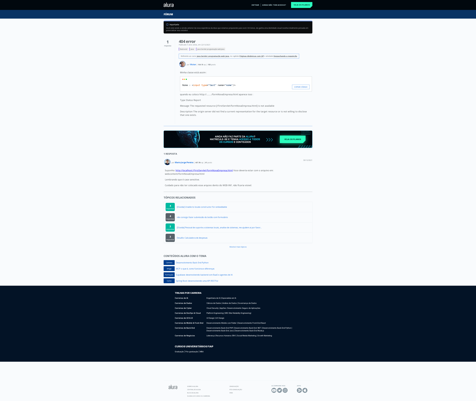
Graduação (179, 352)
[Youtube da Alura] (273, 390)
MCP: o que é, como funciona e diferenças (195, 268)
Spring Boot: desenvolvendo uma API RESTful (197, 280)
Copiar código (300, 87)
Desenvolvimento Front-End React (252, 323)
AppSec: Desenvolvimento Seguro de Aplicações (240, 308)
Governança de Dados (247, 303)
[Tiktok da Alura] (290, 390)
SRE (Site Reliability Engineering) (238, 313)
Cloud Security (213, 308)
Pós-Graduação (235, 389)
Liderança (211, 336)
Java (192, 49)
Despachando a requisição (285, 56)
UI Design (210, 318)
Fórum (168, 14)
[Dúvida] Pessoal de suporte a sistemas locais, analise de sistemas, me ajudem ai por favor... (219, 227)
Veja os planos (302, 5)
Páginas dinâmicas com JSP (251, 56)
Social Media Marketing (246, 336)
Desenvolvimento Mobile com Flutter (222, 323)
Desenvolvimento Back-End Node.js (249, 331)
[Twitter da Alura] (279, 390)
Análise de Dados (229, 303)
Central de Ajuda (194, 389)
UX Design (220, 318)
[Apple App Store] (304, 390)
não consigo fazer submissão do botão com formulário (202, 217)
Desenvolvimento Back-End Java (220, 331)
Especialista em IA (229, 298)
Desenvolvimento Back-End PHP (220, 328)
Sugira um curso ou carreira (198, 396)
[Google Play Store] (299, 390)
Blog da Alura (192, 393)
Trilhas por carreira (188, 293)
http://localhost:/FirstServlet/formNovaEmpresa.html (204, 170)
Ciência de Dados (214, 303)
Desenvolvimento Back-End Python (192, 262)
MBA (202, 352)
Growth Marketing (264, 336)
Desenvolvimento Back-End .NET (247, 328)
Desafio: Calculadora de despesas (192, 237)
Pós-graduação (191, 352)
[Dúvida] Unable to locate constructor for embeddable (202, 207)
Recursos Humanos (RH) (226, 336)
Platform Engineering (215, 313)
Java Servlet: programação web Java (210, 49)
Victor (193, 64)
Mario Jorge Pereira (184, 162)
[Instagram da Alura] (285, 390)
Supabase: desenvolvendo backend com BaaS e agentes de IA (204, 274)
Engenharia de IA (213, 298)
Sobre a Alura (192, 386)
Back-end (183, 49)
